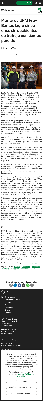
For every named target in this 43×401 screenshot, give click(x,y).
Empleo (7, 310)
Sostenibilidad (7, 323)
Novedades (9, 307)
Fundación (8, 302)
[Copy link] (11, 285)
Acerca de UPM (7, 349)
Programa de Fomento (10, 340)
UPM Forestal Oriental (9, 319)
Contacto (8, 313)
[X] (23, 285)
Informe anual (7, 325)
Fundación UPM (7, 343)
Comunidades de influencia (11, 345)
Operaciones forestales (10, 321)
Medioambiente (7, 333)
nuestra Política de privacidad (25, 375)
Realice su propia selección (21, 393)
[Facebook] (19, 285)
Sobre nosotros (10, 297)
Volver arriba (9, 292)
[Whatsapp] (28, 285)
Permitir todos (21, 381)
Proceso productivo (9, 331)
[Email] (32, 285)
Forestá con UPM (24, 3)
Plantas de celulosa (9, 329)
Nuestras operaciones (12, 299)
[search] (36, 3)
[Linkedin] (15, 285)
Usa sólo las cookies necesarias (21, 387)
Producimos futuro (11, 305)
